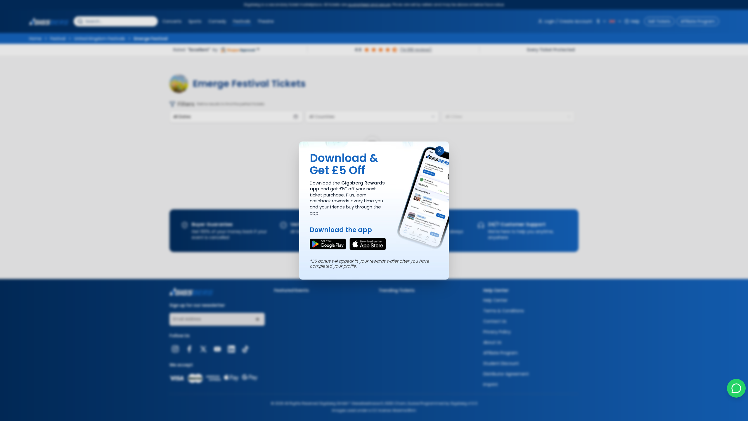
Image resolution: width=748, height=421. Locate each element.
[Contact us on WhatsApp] (736, 388)
